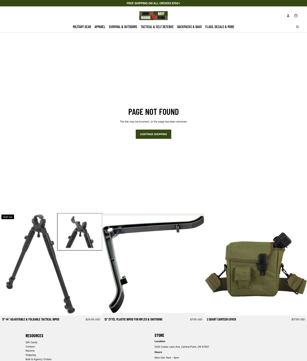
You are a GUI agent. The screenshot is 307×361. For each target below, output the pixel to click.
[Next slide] (199, 264)
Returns (30, 350)
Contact (30, 346)
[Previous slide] (107, 264)
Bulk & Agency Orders (38, 359)
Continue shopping (153, 134)
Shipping (31, 354)
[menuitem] (82, 27)
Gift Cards (31, 342)
